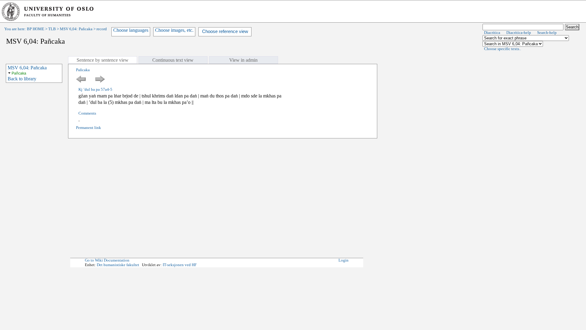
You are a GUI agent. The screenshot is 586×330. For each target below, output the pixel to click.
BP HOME (35, 29)
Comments (87, 113)
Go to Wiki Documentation (107, 260)
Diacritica (492, 33)
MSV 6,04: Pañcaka (76, 29)
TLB (52, 29)
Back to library (22, 78)
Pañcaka (19, 73)
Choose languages (130, 30)
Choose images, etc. (174, 30)
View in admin (243, 60)
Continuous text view (173, 60)
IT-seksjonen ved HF (180, 265)
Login (343, 260)
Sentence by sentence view (102, 60)
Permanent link (88, 128)
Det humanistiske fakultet (118, 265)
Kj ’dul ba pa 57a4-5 (95, 89)
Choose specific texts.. (502, 49)
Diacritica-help (518, 33)
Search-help (547, 33)
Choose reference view (225, 31)
